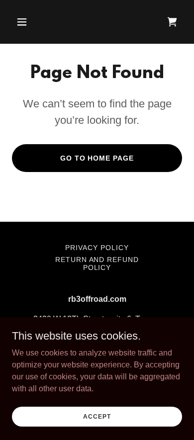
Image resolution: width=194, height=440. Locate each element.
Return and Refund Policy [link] (97, 263)
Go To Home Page (97, 158)
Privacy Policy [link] (97, 248)
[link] (172, 22)
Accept (96, 416)
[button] (31, 22)
